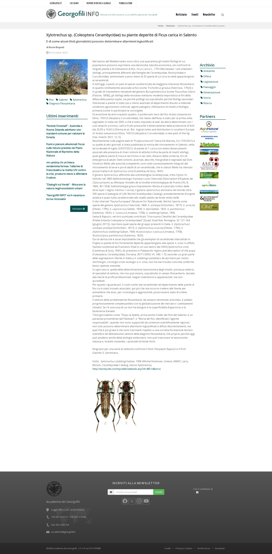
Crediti (167, 548)
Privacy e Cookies (184, 548)
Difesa (207, 76)
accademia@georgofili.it (63, 531)
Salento (63, 99)
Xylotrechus (79, 99)
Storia (206, 98)
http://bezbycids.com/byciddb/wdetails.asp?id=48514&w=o (126, 369)
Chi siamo (74, 3)
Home (160, 25)
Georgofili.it (56, 3)
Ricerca (207, 103)
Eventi (195, 14)
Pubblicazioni (125, 3)
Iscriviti (158, 491)
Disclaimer (220, 548)
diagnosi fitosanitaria (61, 103)
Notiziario (181, 14)
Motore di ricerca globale (99, 3)
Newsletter (209, 14)
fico (51, 99)
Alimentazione (211, 92)
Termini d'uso (203, 548)
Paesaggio (209, 87)
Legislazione (210, 81)
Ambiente (209, 71)
